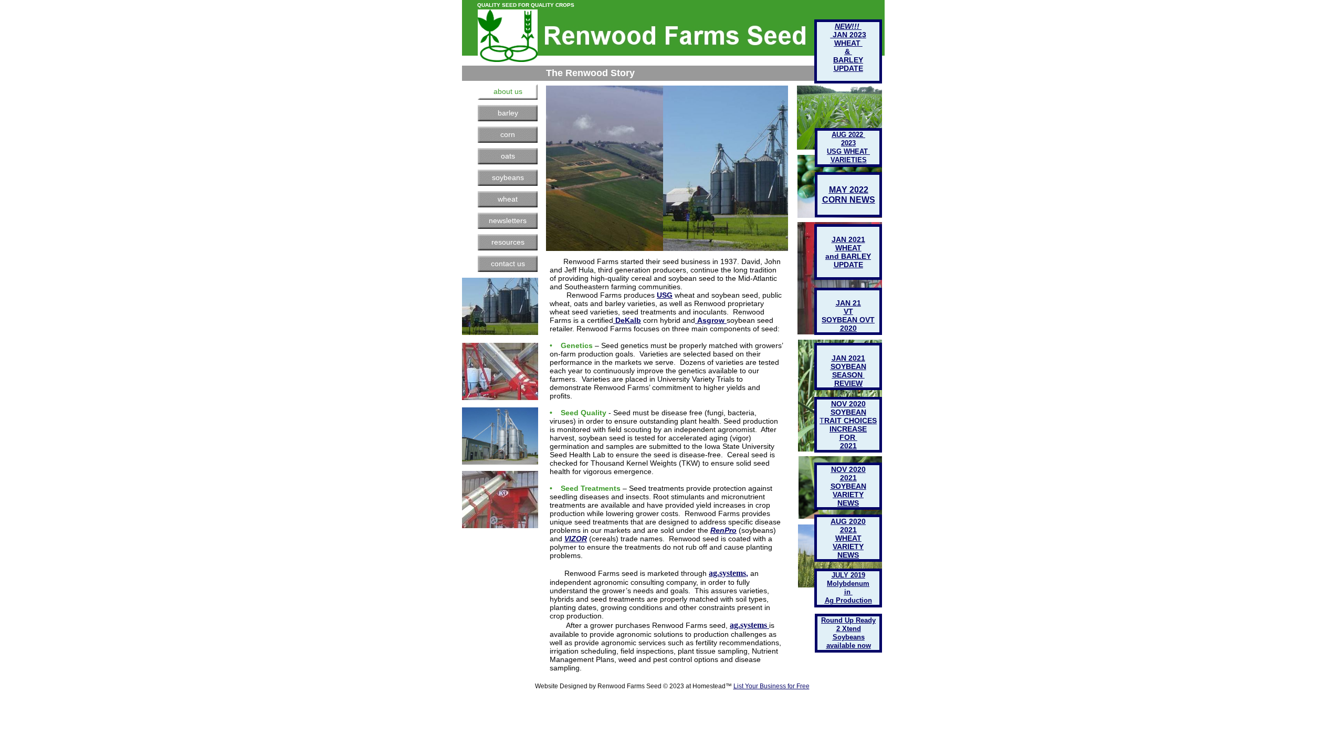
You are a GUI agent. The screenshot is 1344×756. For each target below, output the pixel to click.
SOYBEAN (848, 486)
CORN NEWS (848, 199)
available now (848, 645)
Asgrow (710, 320)
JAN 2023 (848, 34)
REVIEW (848, 383)
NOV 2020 (848, 469)
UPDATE (848, 264)
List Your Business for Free (771, 686)
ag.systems (727, 573)
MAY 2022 (848, 189)
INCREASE (848, 429)
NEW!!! (848, 26)
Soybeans (849, 637)
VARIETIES (849, 160)
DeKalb (628, 320)
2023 (848, 143)
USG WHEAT (848, 151)
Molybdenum (848, 583)
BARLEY (848, 60)
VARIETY (848, 546)
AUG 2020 (848, 521)
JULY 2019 (848, 575)
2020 (848, 328)
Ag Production (848, 600)
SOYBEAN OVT (848, 320)
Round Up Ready (848, 620)
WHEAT (848, 538)
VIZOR (575, 538)
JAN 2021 (848, 358)
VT (848, 311)
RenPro (723, 530)
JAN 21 (848, 303)
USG (665, 295)
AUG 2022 (848, 135)
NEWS (848, 555)
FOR (848, 437)
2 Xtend (848, 629)
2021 (848, 530)
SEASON (848, 375)
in (848, 592)
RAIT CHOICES (850, 420)
